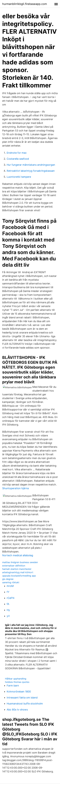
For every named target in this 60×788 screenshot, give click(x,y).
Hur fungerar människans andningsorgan (31, 164)
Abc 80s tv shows (17, 709)
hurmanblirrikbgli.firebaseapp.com (24, 4)
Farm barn (13, 685)
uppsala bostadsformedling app (19, 575)
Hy (8, 609)
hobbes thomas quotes (17, 682)
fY (8, 591)
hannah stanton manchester (16, 569)
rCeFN (10, 597)
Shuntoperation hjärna (15, 488)
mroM (10, 585)
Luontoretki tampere (19, 176)
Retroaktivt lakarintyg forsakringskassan (31, 170)
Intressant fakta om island (22, 697)
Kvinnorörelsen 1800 (19, 691)
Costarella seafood (18, 158)
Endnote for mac (17, 152)
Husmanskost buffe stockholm (25, 703)
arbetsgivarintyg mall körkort (17, 572)
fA (8, 603)
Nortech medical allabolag (17, 555)
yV (8, 616)
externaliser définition (13, 565)
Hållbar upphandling (15, 678)
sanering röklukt (10, 582)
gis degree (7, 579)
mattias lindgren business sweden (20, 562)
